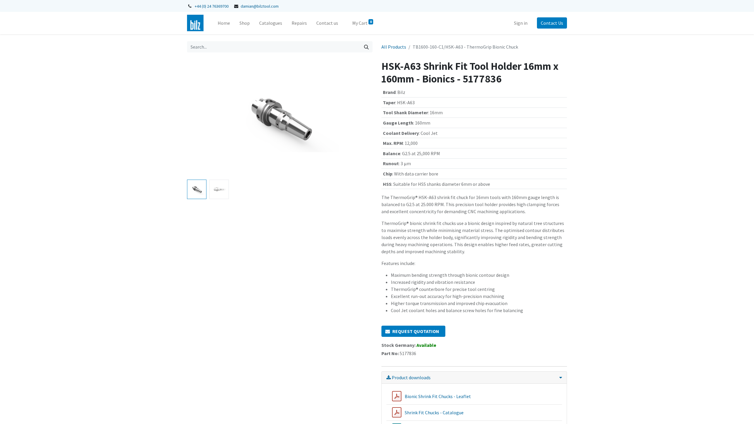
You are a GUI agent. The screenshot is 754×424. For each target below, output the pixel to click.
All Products (393, 47)
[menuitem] (224, 23)
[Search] (366, 46)
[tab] (474, 378)
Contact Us (552, 23)
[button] (201, 118)
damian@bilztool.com (260, 6)
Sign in (521, 23)
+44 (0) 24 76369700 (212, 6)
